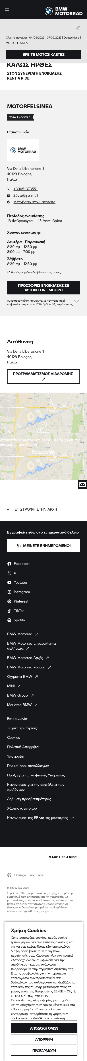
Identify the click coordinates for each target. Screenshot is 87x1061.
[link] (43, 188)
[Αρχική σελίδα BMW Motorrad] (64, 11)
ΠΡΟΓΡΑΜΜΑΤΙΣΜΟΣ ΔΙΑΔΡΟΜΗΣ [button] (43, 373)
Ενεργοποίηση (43, 451)
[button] (6, 10)
